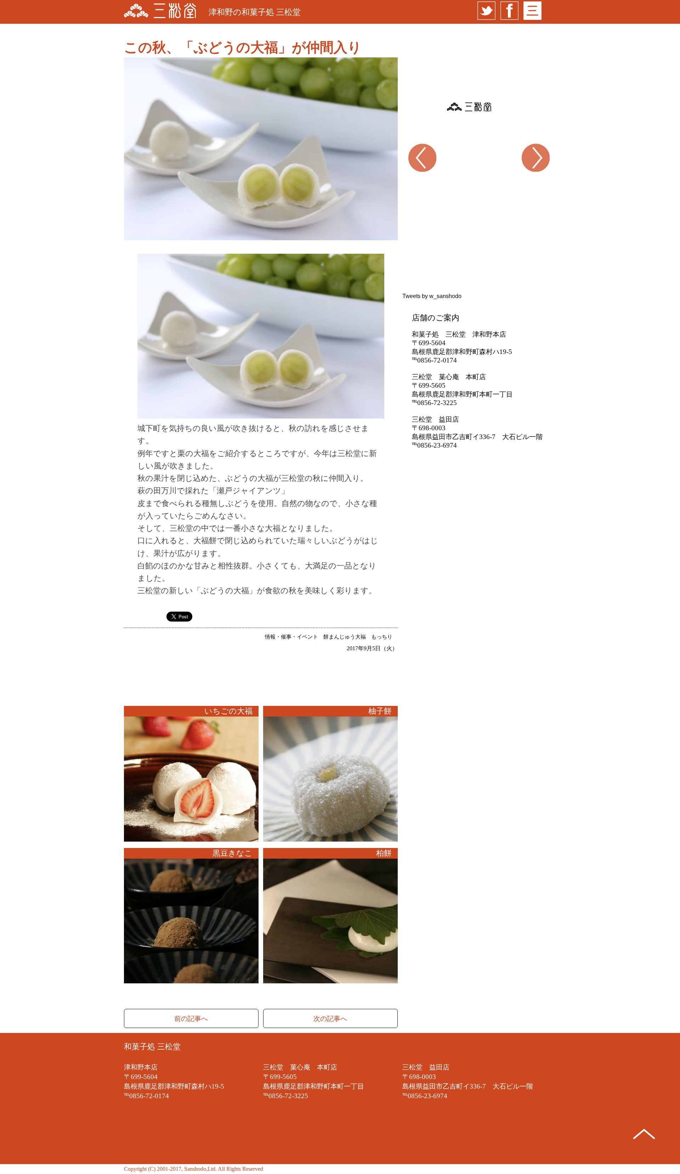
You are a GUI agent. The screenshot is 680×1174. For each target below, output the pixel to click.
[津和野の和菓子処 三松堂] (160, 11)
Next (541, 179)
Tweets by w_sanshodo (431, 296)
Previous (407, 179)
